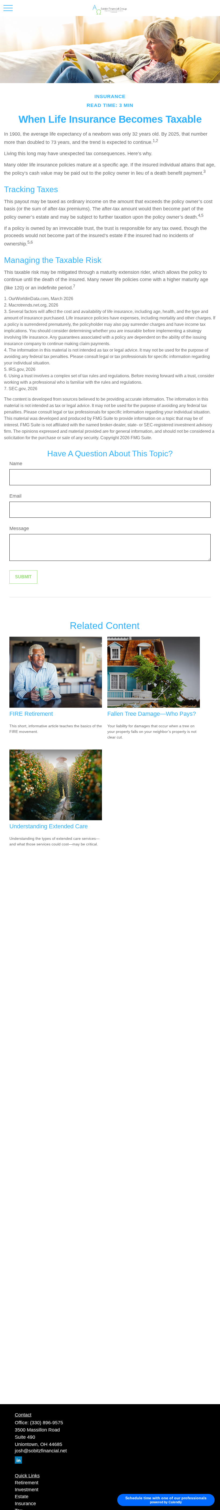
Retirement (26, 1482)
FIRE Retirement (31, 713)
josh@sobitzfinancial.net (41, 1450)
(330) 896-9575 (46, 1422)
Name (15, 463)
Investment (26, 1489)
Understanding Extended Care (48, 826)
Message (19, 528)
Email (15, 496)
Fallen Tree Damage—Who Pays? (151, 713)
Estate (21, 1496)
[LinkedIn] (18, 1460)
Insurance (25, 1503)
